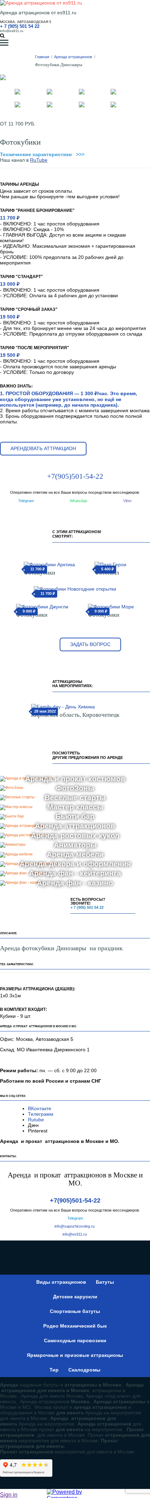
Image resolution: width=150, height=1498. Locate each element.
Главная (42, 57)
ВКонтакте (40, 1108)
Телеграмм (40, 1114)
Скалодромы (84, 1370)
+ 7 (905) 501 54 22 (19, 26)
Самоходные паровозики (75, 1340)
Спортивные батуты (75, 1311)
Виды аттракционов (61, 1282)
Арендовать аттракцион (43, 448)
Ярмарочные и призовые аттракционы (75, 1355)
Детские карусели (75, 1296)
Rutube (36, 1119)
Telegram (26, 501)
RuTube (38, 160)
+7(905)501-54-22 (75, 476)
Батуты (105, 1282)
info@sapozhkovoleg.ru (74, 1226)
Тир (54, 1370)
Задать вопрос (90, 644)
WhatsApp (78, 501)
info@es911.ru (11, 31)
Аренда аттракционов (73, 57)
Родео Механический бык (75, 1326)
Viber (127, 501)
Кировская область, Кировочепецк (75, 715)
